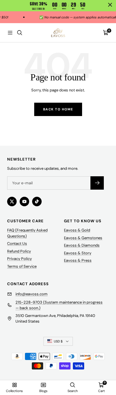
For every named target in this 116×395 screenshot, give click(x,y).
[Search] (20, 33)
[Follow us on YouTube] (24, 201)
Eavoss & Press (78, 260)
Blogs (43, 391)
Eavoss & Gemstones (83, 237)
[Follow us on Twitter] (12, 201)
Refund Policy (19, 251)
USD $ (58, 341)
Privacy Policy (19, 258)
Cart (101, 391)
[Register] (97, 183)
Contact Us (17, 243)
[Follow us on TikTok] (37, 201)
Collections (14, 391)
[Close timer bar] (110, 4)
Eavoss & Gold (77, 230)
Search (73, 391)
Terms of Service (22, 266)
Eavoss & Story (77, 253)
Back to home (58, 109)
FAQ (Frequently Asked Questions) (27, 233)
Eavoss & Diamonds (82, 245)
